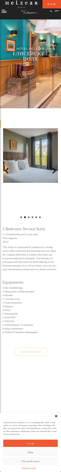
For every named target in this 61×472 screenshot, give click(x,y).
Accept (30, 443)
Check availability (30, 352)
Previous (8, 171)
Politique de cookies (29, 468)
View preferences (31, 461)
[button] (56, 416)
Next (53, 171)
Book (51, 4)
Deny (30, 452)
